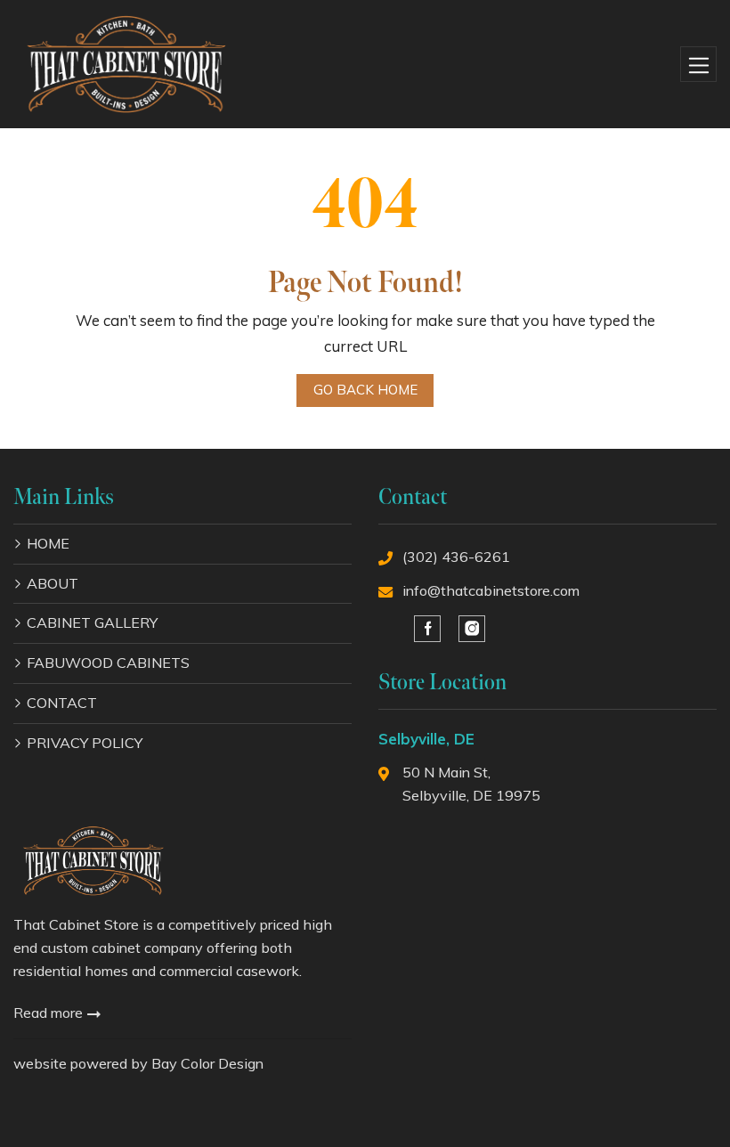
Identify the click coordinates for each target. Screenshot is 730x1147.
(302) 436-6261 (456, 556)
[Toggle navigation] (698, 64)
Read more (49, 1012)
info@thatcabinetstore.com (491, 590)
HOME (48, 543)
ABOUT (52, 583)
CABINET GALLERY (92, 622)
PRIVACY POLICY (84, 743)
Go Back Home (365, 389)
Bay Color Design (207, 1063)
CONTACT (62, 703)
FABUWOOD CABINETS (108, 662)
